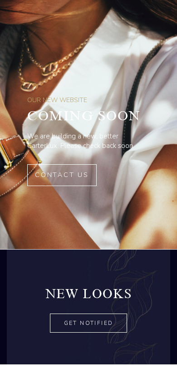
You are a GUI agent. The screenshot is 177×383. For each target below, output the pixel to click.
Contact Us (62, 175)
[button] (89, 323)
